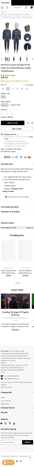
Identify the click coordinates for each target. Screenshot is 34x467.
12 (27, 89)
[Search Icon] (9, 8)
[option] (17, 37)
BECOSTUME (11, 456)
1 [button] (15, 283)
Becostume (5, 3)
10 (22, 89)
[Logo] (17, 8)
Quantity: (4, 110)
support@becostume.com (11, 379)
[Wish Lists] (27, 123)
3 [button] (18, 283)
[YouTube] (14, 423)
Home (3, 12)
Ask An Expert (24, 197)
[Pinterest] (9, 423)
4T (3, 89)
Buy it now (17, 129)
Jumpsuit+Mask (15, 105)
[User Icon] (26, 8)
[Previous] (2, 59)
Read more (15, 329)
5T (8, 89)
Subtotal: (4, 117)
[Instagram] (5, 423)
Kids (3, 97)
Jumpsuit (4, 105)
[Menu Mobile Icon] (2, 8)
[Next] (31, 59)
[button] (5, 75)
